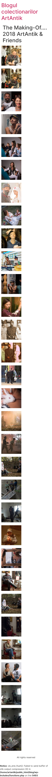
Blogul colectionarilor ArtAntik (19, 11)
